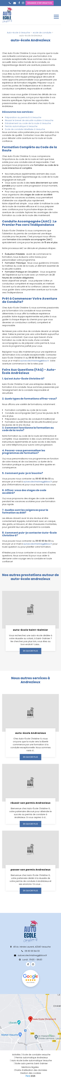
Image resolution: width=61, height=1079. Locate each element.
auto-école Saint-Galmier (30, 629)
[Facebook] (19, 3)
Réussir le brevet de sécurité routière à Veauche (29, 120)
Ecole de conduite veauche (36, 1054)
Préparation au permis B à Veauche (23, 117)
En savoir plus (30, 650)
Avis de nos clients (30, 978)
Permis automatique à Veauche (21, 126)
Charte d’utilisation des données (30, 1070)
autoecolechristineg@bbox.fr (34, 360)
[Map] (30, 1022)
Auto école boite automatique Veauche (31, 1060)
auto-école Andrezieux (30, 733)
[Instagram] (23, 3)
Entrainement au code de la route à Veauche (28, 123)
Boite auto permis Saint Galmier (31, 1063)
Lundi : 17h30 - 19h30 (32, 959)
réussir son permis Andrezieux (30, 802)
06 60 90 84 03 (32, 951)
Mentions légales (30, 1067)
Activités (16, 1054)
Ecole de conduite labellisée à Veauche (25, 129)
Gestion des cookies (30, 1073)
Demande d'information (39, 3)
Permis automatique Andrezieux (31, 1057)
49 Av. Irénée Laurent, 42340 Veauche (32, 946)
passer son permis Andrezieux (31, 869)
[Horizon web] (28, 1076)
